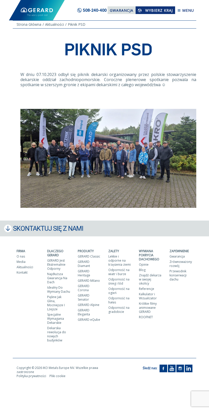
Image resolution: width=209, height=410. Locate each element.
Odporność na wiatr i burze (118, 272)
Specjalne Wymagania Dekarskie (55, 318)
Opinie (144, 264)
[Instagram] (180, 368)
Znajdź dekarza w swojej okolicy (150, 279)
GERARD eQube (89, 319)
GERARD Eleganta (84, 312)
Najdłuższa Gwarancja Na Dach (57, 278)
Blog (142, 270)
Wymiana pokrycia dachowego (149, 255)
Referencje (146, 289)
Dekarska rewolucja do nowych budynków (56, 334)
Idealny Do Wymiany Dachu (58, 289)
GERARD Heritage (84, 273)
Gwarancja (121, 10)
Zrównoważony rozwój (180, 264)
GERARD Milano (89, 280)
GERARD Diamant (84, 264)
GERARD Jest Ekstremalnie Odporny (56, 264)
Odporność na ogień (118, 291)
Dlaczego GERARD (55, 253)
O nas (21, 256)
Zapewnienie (179, 251)
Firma (21, 251)
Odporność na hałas (118, 300)
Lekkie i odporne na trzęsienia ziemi (119, 260)
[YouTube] (172, 368)
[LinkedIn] (188, 368)
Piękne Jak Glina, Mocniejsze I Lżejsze (56, 303)
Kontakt (22, 272)
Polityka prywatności (31, 376)
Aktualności (25, 267)
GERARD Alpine (88, 305)
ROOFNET (146, 317)
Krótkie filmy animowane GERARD (148, 307)
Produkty (86, 251)
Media (21, 262)
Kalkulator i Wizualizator (148, 296)
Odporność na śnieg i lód (118, 281)
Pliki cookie (57, 376)
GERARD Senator (83, 297)
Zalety (113, 251)
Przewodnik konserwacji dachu (178, 275)
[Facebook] (163, 368)
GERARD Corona (83, 288)
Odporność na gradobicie (118, 309)
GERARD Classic (89, 256)
